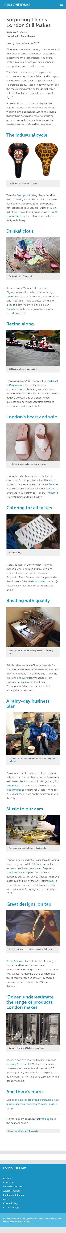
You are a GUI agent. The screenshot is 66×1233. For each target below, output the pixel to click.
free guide (47, 1118)
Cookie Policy (10, 1203)
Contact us (8, 1182)
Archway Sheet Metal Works (22, 1064)
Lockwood (30, 781)
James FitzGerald (18, 32)
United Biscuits (15, 296)
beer (14, 1099)
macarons (19, 1103)
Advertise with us (12, 1190)
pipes (44, 1103)
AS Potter (37, 864)
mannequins (33, 1103)
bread (35, 1099)
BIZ (49, 393)
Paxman (49, 880)
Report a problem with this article (23, 1131)
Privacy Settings (11, 1207)
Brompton (23, 195)
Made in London (37, 581)
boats (28, 1099)
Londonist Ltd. (23, 1222)
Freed (52, 484)
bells (20, 1099)
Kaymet (47, 564)
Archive (7, 1199)
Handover (21, 677)
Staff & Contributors (13, 1195)
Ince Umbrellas (15, 789)
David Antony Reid (17, 872)
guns (9, 1103)
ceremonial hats (49, 1099)
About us (7, 1178)
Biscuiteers (12, 308)
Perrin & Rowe (14, 961)
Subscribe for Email (13, 1186)
